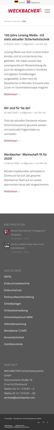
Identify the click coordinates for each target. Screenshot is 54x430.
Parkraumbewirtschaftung (19, 297)
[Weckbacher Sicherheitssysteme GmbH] (22, 11)
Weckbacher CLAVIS (15, 331)
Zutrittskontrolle (13, 344)
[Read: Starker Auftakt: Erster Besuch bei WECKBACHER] (6, 245)
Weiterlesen (11, 94)
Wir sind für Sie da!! (17, 107)
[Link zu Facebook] (47, 422)
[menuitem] (39, 11)
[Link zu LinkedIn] (38, 422)
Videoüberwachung (15, 324)
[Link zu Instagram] (43, 422)
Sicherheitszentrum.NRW (18, 317)
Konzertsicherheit (14, 337)
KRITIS (7, 277)
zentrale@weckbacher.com (19, 398)
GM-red (43, 44)
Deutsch (22, 2)
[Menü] (46, 11)
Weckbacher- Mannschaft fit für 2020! (25, 156)
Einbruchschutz (13, 290)
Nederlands (35, 2)
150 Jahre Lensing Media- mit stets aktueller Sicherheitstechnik (26, 37)
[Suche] (39, 11)
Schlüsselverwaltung (16, 310)
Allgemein (28, 44)
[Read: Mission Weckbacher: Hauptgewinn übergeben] (6, 231)
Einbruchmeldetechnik (17, 283)
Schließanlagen (12, 304)
